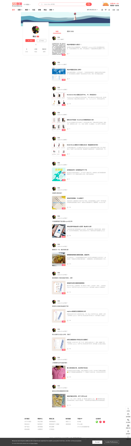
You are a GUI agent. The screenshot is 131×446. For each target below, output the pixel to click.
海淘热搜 (68, 424)
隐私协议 (27, 424)
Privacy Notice (34, 443)
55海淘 (17, 4)
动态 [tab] (57, 31)
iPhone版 (79, 424)
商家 (26, 10)
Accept (97, 442)
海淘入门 (68, 421)
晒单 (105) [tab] (70, 31)
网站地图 (27, 429)
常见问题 (40, 421)
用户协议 (27, 426)
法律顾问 (40, 429)
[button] (27, 4)
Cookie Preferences (111, 442)
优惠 (19, 10)
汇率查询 (51, 429)
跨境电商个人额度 (54, 424)
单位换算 (51, 426)
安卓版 (79, 421)
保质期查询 (52, 421)
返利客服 (40, 426)
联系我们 (40, 424)
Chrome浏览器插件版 (83, 426)
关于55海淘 (28, 421)
